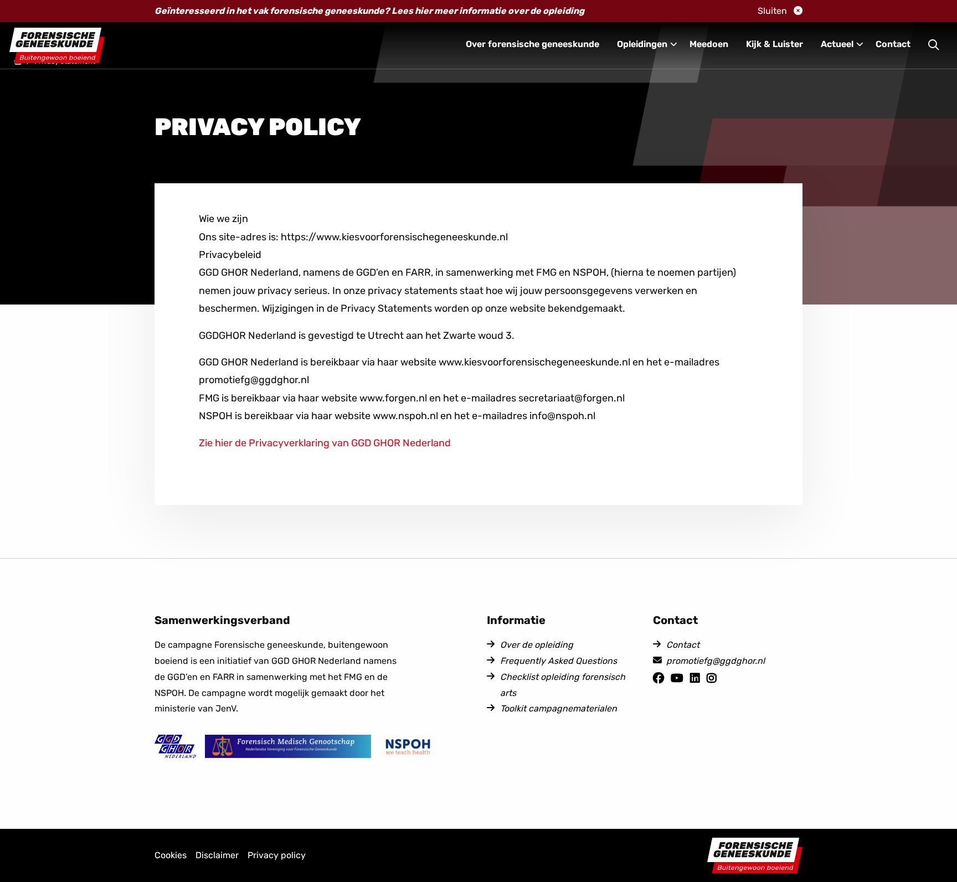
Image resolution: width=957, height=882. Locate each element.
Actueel (837, 44)
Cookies (171, 855)
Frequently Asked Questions (558, 661)
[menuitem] (532, 45)
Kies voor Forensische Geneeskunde (57, 45)
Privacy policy (277, 855)
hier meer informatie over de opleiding (500, 11)
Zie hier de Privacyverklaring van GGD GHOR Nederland (325, 443)
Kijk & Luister (774, 44)
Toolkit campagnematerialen (558, 708)
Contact (893, 44)
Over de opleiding (536, 644)
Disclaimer (217, 855)
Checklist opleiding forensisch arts (562, 685)
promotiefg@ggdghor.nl (715, 661)
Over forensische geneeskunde (532, 44)
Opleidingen (642, 44)
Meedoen (709, 44)
